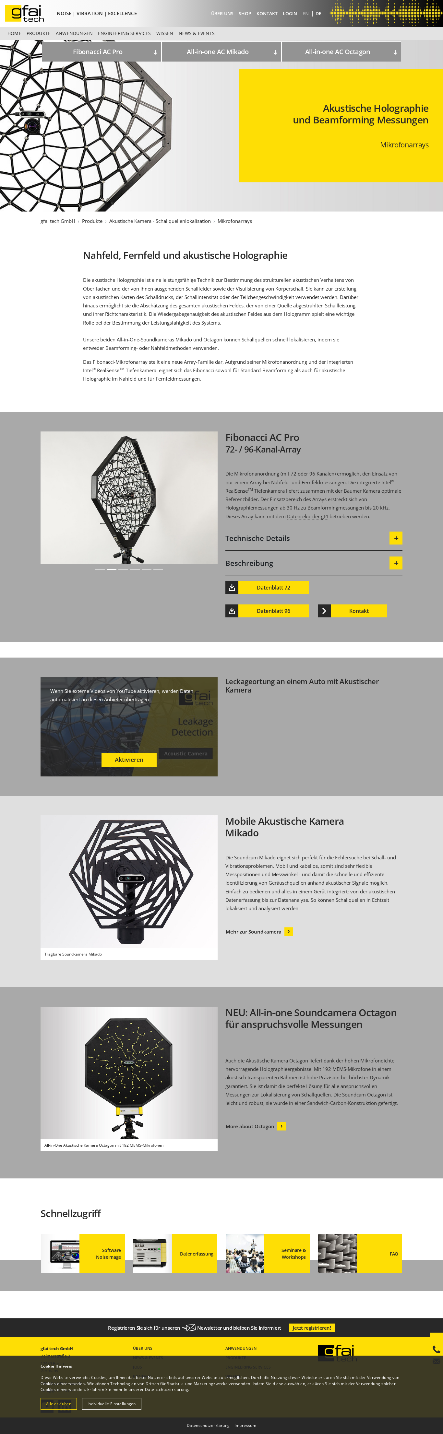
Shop (245, 13)
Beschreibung (249, 563)
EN (306, 13)
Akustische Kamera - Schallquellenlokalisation (160, 221)
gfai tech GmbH (58, 221)
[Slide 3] (123, 569)
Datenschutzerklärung (166, 1389)
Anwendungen (241, 1348)
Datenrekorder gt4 (307, 516)
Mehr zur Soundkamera (253, 931)
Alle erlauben (58, 1403)
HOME (14, 33)
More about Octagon (250, 1126)
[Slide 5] (146, 569)
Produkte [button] (39, 33)
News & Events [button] (197, 33)
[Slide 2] (111, 569)
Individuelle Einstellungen (112, 1403)
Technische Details (257, 538)
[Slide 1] (100, 569)
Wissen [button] (165, 33)
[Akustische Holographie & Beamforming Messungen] (29, 13)
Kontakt (267, 13)
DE (318, 13)
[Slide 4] (135, 569)
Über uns (222, 13)
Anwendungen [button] (74, 33)
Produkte (92, 221)
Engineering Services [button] (124, 33)
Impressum (245, 1425)
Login (290, 13)
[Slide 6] (158, 569)
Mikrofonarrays (235, 221)
